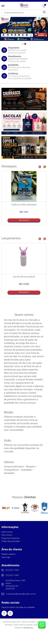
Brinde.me (28, 627)
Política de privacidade (10, 541)
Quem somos (7, 532)
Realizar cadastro (8, 554)
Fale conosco (6, 535)
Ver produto (24, 220)
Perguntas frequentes (10, 538)
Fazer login (5, 557)
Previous (40, 167)
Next (45, 167)
